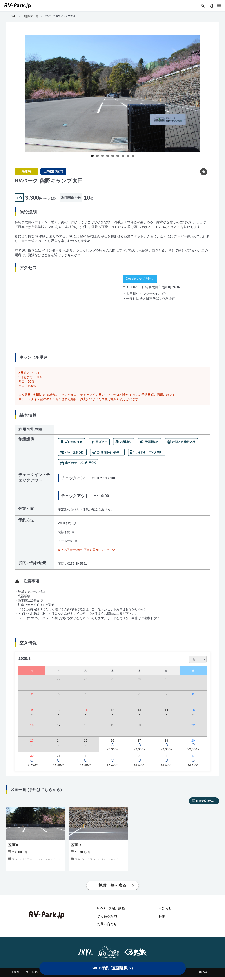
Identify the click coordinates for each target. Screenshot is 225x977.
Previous (20, 97)
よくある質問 (107, 916)
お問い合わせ (107, 924)
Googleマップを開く (140, 278)
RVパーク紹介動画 (111, 908)
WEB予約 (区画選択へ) (112, 968)
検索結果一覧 (30, 16)
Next (204, 97)
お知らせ (165, 908)
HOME (12, 16)
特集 (162, 916)
